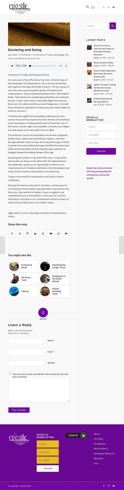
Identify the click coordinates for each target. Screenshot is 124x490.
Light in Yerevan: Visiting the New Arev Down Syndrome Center (105, 87)
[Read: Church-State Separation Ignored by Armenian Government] (89, 72)
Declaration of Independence (52, 213)
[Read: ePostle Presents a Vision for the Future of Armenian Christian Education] (89, 47)
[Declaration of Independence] (39, 34)
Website (51, 363)
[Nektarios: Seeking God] (2, 245)
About (97, 433)
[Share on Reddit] (58, 233)
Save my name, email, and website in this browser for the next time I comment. (40, 375)
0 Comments (25, 55)
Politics (11, 216)
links (96, 463)
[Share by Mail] (66, 233)
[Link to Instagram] (108, 7)
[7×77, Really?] (121, 245)
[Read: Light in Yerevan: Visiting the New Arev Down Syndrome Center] (89, 86)
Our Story (98, 438)
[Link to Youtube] (113, 7)
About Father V (101, 448)
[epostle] (19, 7)
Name (51, 340)
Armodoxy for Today (43, 55)
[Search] (86, 7)
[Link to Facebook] (103, 7)
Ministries (98, 458)
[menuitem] (86, 7)
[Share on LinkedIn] (35, 233)
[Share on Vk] (51, 233)
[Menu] (93, 7)
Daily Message (58, 55)
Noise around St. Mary (103, 62)
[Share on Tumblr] (43, 233)
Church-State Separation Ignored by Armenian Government (105, 73)
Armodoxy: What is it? (104, 453)
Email (51, 351)
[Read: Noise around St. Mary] (89, 64)
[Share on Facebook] (12, 233)
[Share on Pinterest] (27, 233)
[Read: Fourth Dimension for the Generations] (89, 100)
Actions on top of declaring (26, 213)
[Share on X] (20, 233)
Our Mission (100, 443)
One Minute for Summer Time (27, 58)
